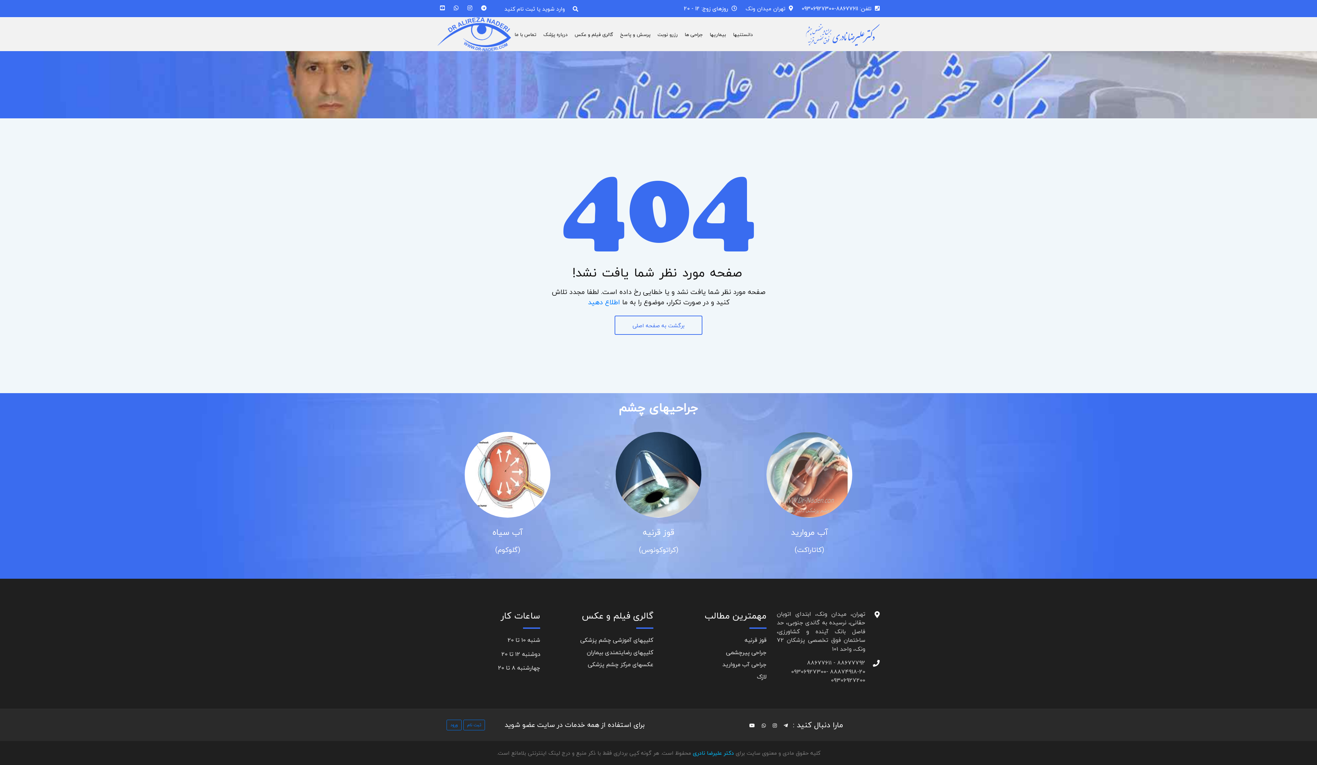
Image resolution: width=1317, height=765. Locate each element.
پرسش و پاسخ (635, 34)
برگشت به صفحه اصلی (658, 325)
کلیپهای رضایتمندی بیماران (620, 652)
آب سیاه (508, 532)
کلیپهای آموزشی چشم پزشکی (616, 640)
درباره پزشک (555, 34)
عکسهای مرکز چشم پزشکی (620, 664)
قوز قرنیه (658, 532)
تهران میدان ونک (765, 8)
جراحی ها (694, 34)
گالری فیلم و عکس (593, 34)
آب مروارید (809, 532)
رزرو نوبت (667, 34)
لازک (762, 677)
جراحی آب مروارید (744, 664)
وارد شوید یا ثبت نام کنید (535, 9)
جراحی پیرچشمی (746, 652)
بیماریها (718, 34)
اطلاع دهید (604, 302)
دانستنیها (743, 34)
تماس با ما (525, 34)
